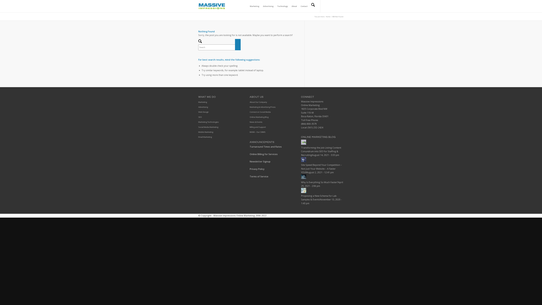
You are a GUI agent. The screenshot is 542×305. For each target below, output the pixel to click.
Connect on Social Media (260, 112)
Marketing (202, 102)
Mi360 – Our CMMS (257, 132)
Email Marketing (205, 137)
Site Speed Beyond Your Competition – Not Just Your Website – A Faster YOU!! (321, 168)
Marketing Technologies (208, 122)
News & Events (256, 122)
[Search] (313, 6)
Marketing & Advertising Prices (263, 107)
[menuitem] (254, 6)
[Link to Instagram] (341, 6)
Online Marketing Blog (259, 117)
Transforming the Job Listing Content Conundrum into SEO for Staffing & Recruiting (321, 151)
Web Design (203, 112)
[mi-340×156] (211, 6)
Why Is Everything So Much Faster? (319, 182)
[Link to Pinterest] (337, 6)
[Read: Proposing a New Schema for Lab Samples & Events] (303, 192)
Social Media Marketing (208, 127)
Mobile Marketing (205, 132)
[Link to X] (325, 6)
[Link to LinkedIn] (333, 6)
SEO (200, 117)
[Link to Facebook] (329, 6)
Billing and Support (258, 127)
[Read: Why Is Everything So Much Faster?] (303, 178)
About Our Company (258, 102)
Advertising (203, 107)
